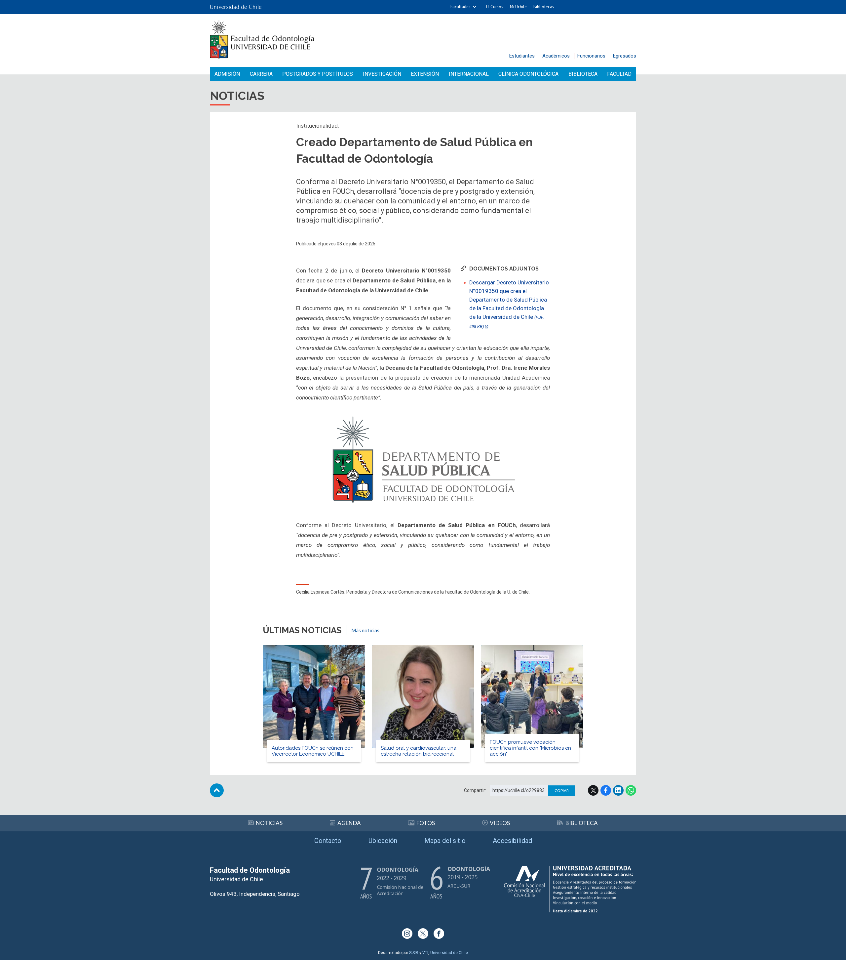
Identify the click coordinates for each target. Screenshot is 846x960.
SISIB (413, 952)
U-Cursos (494, 7)
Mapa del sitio (445, 841)
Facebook (605, 790)
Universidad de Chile (449, 952)
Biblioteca (582, 74)
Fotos (425, 822)
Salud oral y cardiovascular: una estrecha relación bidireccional (418, 751)
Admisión (227, 74)
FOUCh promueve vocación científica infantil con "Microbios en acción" (530, 748)
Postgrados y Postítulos (317, 74)
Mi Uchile (518, 7)
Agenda (349, 822)
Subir (217, 790)
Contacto (327, 841)
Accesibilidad (512, 841)
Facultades (460, 7)
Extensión (425, 74)
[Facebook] (439, 933)
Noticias (269, 822)
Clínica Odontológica (528, 74)
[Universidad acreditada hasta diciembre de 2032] (570, 889)
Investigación (382, 74)
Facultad (619, 74)
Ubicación (382, 841)
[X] (423, 933)
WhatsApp (631, 790)
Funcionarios (591, 56)
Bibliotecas (543, 7)
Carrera (261, 74)
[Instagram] (407, 933)
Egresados (624, 56)
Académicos (556, 56)
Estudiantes (522, 56)
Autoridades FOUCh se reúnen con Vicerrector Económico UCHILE (313, 751)
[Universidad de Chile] (235, 7)
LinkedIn (618, 790)
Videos (500, 822)
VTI (425, 952)
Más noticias (365, 630)
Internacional (469, 74)
